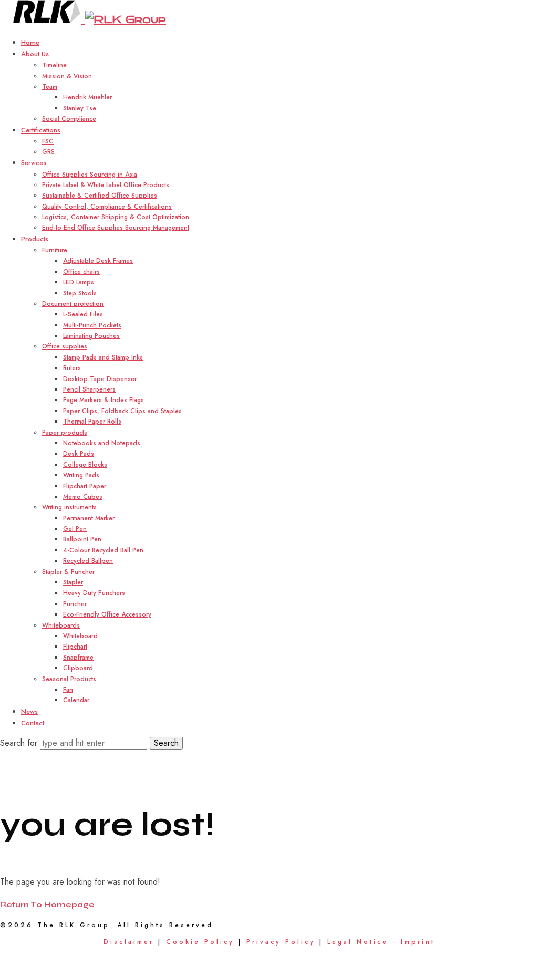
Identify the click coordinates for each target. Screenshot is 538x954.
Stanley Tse (79, 108)
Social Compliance (69, 119)
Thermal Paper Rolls (92, 421)
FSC (48, 141)
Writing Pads (81, 475)
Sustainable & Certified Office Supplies (99, 195)
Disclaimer (129, 942)
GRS (48, 152)
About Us (35, 54)
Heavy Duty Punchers (94, 593)
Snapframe (78, 657)
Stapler (73, 582)
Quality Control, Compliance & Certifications (107, 206)
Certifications (40, 130)
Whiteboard (80, 636)
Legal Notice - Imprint (381, 942)
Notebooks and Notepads (101, 443)
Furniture (54, 250)
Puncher (75, 604)
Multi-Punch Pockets (92, 325)
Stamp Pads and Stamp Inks (103, 357)
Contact (32, 723)
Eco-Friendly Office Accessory (107, 614)
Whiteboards (61, 625)
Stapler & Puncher (68, 572)
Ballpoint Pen (82, 539)
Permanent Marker (89, 518)
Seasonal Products (69, 679)
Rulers (72, 368)
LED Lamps (78, 282)
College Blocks (85, 464)
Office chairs (81, 271)
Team (49, 86)
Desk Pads (78, 453)
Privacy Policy (280, 942)
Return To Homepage (47, 904)
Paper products (64, 432)
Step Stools (80, 293)
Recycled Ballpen (88, 561)
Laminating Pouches (91, 336)
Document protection (73, 304)
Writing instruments (69, 507)
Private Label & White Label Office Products (105, 185)
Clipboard (78, 668)
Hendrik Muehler (87, 97)
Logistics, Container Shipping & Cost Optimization (115, 217)
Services (33, 163)
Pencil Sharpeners (89, 389)
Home (30, 42)
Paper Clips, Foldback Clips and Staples (122, 411)
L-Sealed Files (83, 314)
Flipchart (75, 646)
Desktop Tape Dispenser (100, 379)
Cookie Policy (200, 942)
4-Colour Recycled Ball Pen (103, 550)
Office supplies (64, 346)
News (29, 711)
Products (34, 239)
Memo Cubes (82, 496)
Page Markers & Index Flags (103, 400)
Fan (68, 689)
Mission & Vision (67, 76)
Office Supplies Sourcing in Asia (89, 174)
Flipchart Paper (84, 486)
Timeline (54, 65)
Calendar (76, 700)
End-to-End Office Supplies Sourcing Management (115, 227)
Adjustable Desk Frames (98, 260)
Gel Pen (75, 529)
